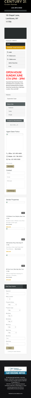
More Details (9, 224)
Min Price (8, 324)
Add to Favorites (12, 63)
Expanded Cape (11, 98)
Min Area (8, 335)
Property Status (10, 302)
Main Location (9, 296)
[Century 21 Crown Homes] (15, 3)
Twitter (10, 111)
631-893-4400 (16, 7)
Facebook (11, 107)
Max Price (8, 330)
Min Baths (8, 319)
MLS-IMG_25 (14, 125)
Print (10, 66)
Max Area (8, 341)
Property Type (9, 307)
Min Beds (8, 313)
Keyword (8, 291)
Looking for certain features (14, 351)
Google (10, 114)
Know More (10, 166)
